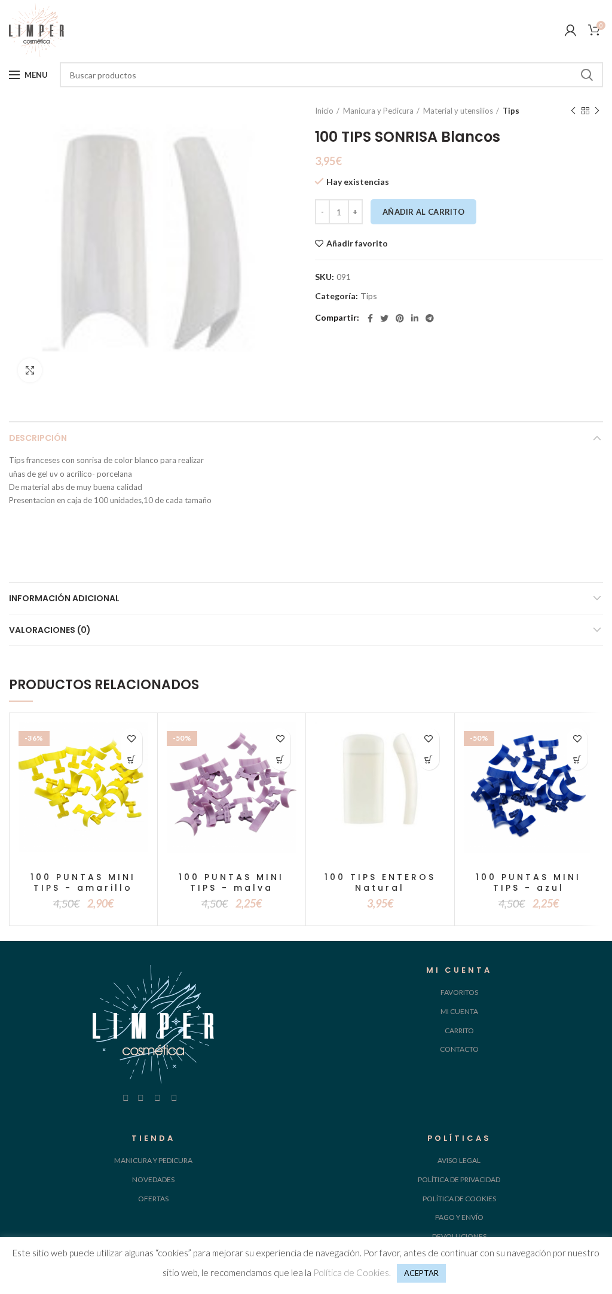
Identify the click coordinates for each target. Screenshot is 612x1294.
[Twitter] (384, 318)
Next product (597, 111)
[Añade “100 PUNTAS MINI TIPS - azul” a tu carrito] (577, 759)
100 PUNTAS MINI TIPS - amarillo (83, 882)
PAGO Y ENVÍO (459, 1217)
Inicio (324, 110)
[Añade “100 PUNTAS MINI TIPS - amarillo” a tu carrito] (131, 759)
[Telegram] (429, 318)
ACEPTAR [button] (421, 1273)
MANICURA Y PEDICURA (153, 1160)
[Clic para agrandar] (30, 370)
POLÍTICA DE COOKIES (459, 1198)
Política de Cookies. (352, 1272)
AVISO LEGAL (459, 1160)
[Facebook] (370, 318)
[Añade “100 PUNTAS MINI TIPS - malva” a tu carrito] (280, 759)
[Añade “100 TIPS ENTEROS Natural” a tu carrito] (428, 759)
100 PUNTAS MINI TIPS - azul (528, 882)
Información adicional (64, 598)
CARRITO (459, 1030)
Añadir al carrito (423, 212)
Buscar (587, 74)
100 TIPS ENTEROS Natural (380, 882)
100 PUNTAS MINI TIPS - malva (231, 882)
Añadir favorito (357, 243)
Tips (511, 110)
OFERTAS (153, 1198)
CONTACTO (459, 1049)
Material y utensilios (458, 110)
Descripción (38, 438)
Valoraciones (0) (50, 630)
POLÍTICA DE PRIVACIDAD (459, 1179)
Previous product (573, 111)
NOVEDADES (153, 1179)
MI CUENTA (459, 1011)
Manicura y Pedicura (378, 110)
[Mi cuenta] (570, 30)
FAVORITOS (459, 992)
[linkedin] (415, 318)
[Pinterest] (400, 318)
